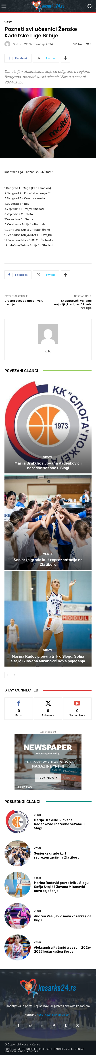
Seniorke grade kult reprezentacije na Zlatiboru (48, 562)
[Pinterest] (54, 1025)
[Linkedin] (42, 1025)
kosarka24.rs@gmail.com (54, 1014)
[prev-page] (7, 675)
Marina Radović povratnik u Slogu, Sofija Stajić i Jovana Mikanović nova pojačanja (48, 658)
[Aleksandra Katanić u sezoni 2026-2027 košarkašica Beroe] (17, 947)
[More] (65, 58)
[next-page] (14, 675)
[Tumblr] (65, 1025)
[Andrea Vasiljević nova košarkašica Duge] (17, 916)
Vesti (8, 22)
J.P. (18, 43)
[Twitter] (77, 1025)
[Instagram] (30, 1025)
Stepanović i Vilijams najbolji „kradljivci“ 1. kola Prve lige (73, 304)
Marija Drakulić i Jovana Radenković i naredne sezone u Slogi (48, 465)
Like (18, 701)
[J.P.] (8, 44)
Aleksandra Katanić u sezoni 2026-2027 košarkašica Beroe (63, 950)
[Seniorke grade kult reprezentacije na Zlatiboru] (48, 522)
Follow (48, 701)
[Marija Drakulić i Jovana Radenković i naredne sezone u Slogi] (48, 425)
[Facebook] (18, 1025)
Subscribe (77, 701)
